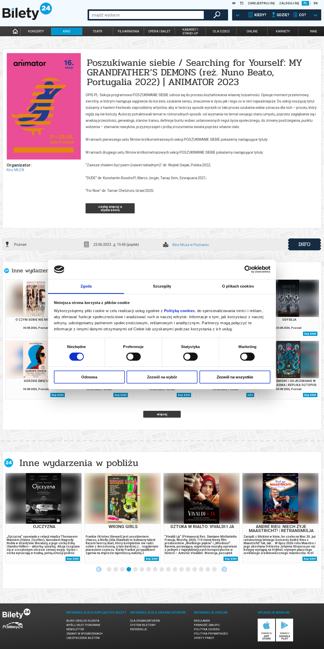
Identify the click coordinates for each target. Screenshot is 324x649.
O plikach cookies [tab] (238, 286)
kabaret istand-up (190, 31)
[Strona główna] (27, 19)
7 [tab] (148, 569)
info (304, 244)
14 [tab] (194, 569)
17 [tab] (214, 569)
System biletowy (143, 625)
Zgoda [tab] (86, 286)
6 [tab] (142, 569)
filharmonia (128, 31)
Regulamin (202, 620)
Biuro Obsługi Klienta (82, 620)
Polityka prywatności (211, 633)
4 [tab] (129, 569)
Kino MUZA (15, 170)
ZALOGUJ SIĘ (289, 3)
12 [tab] (181, 569)
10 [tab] (168, 569)
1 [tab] (109, 569)
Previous (99, 569)
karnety (283, 31)
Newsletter (75, 629)
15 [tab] (201, 569)
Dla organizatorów (145, 620)
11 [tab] (175, 569)
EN (316, 3)
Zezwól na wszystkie (235, 377)
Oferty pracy (204, 638)
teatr (97, 31)
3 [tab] (122, 569)
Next (224, 569)
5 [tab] (135, 569)
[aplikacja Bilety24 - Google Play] (284, 640)
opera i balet (159, 31)
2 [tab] (115, 569)
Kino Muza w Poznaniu (191, 245)
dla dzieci (221, 31)
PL (305, 3)
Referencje (138, 629)
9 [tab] (162, 569)
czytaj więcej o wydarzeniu (110, 208)
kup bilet (310, 333)
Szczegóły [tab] (162, 286)
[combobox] (146, 15)
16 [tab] (208, 569)
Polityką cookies (179, 311)
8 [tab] (155, 569)
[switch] (133, 357)
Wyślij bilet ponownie (83, 625)
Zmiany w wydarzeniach (84, 633)
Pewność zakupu (207, 625)
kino (66, 31)
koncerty (36, 31)
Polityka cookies (207, 629)
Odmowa (89, 377)
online (252, 31)
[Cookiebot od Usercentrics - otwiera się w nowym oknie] (248, 269)
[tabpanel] (43, 518)
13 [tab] (188, 569)
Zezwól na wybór (162, 377)
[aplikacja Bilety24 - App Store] (266, 640)
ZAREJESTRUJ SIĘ (261, 3)
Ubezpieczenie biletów (83, 638)
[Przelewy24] (13, 630)
